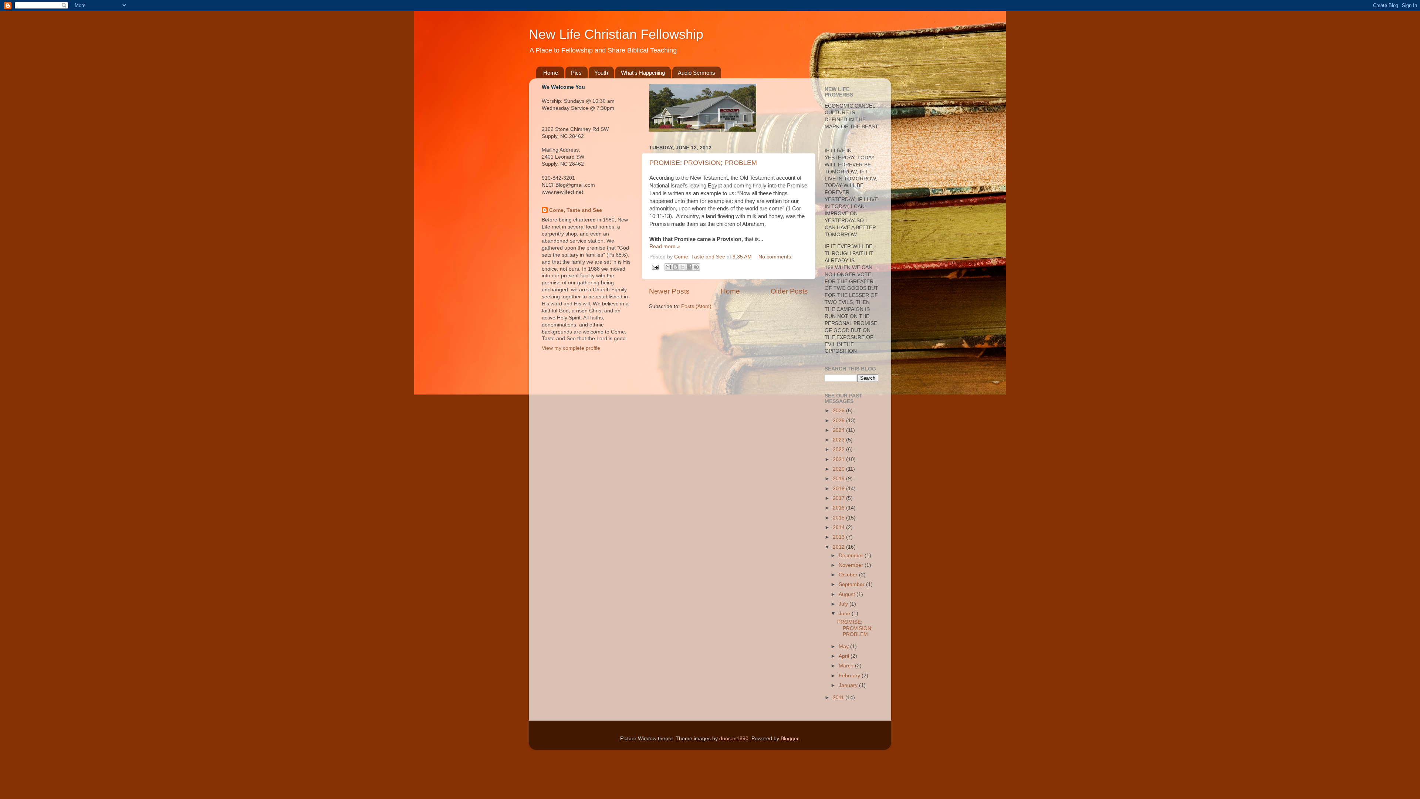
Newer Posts (669, 291)
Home (550, 73)
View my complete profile (571, 348)
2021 (839, 459)
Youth (601, 73)
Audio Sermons (696, 73)
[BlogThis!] (675, 267)
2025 (839, 420)
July (844, 604)
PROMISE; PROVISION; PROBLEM (703, 162)
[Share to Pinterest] (696, 267)
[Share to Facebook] (689, 267)
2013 (839, 537)
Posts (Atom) (696, 306)
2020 (839, 469)
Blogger (789, 738)
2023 (839, 440)
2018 (839, 488)
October (849, 575)
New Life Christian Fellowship (616, 34)
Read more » (664, 246)
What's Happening (643, 73)
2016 (839, 508)
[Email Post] (654, 267)
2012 (839, 547)
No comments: (775, 257)
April (845, 656)
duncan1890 (733, 738)
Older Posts (789, 291)
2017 (839, 498)
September (852, 584)
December (852, 555)
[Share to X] (682, 267)
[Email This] (668, 267)
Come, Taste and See (575, 210)
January (849, 685)
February (850, 675)
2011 (839, 697)
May (844, 646)
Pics (576, 73)
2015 (839, 518)
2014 (839, 527)
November (852, 565)
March (847, 665)
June (845, 613)
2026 (839, 410)
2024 (839, 430)
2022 (839, 449)
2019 (839, 478)
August (847, 594)
